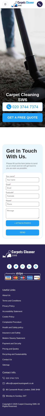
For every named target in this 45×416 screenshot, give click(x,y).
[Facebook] (9, 266)
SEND (22, 232)
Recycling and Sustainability (14, 354)
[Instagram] (22, 266)
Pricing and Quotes (10, 349)
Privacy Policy (8, 306)
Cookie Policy (8, 317)
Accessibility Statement (12, 311)
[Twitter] (16, 266)
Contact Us (7, 360)
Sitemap (5, 365)
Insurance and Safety (11, 333)
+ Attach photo (22, 223)
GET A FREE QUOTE (22, 117)
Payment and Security (11, 344)
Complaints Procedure (11, 322)
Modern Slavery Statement (13, 338)
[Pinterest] (35, 266)
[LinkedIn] (29, 266)
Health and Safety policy (12, 327)
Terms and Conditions (11, 301)
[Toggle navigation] (5, 4)
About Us (6, 295)
